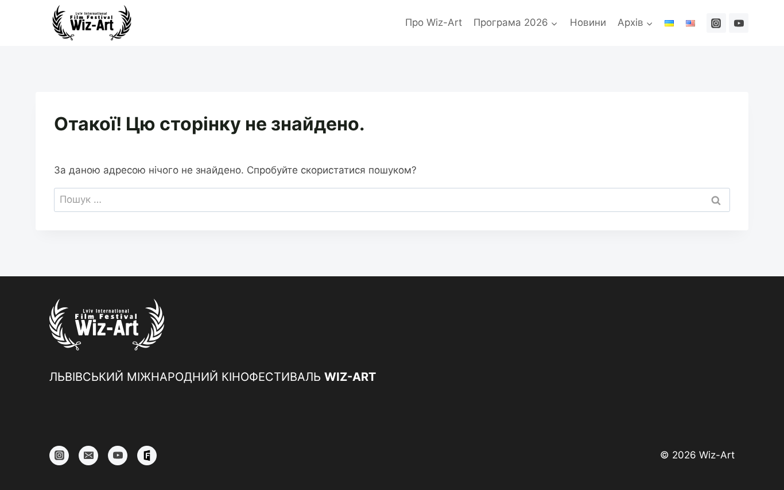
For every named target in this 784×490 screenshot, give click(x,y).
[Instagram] (716, 23)
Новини (588, 22)
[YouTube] (738, 23)
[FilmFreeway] (147, 455)
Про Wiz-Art (433, 22)
